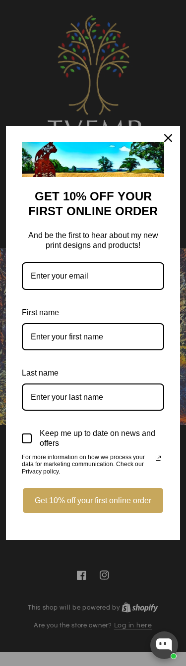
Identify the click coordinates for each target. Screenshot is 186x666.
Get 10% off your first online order (93, 500)
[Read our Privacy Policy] (158, 458)
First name (40, 312)
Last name (40, 373)
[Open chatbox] (164, 645)
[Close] (168, 138)
